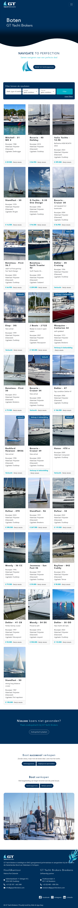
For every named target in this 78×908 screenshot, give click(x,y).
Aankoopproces (32, 786)
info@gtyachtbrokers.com (15, 888)
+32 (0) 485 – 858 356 (50, 884)
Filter (64, 91)
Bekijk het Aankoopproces (44, 67)
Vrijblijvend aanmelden (46, 764)
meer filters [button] (69, 96)
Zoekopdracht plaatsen (39, 732)
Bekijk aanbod (47, 786)
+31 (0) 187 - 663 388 (14, 884)
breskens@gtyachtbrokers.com (54, 888)
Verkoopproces (28, 764)
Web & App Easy (37, 905)
